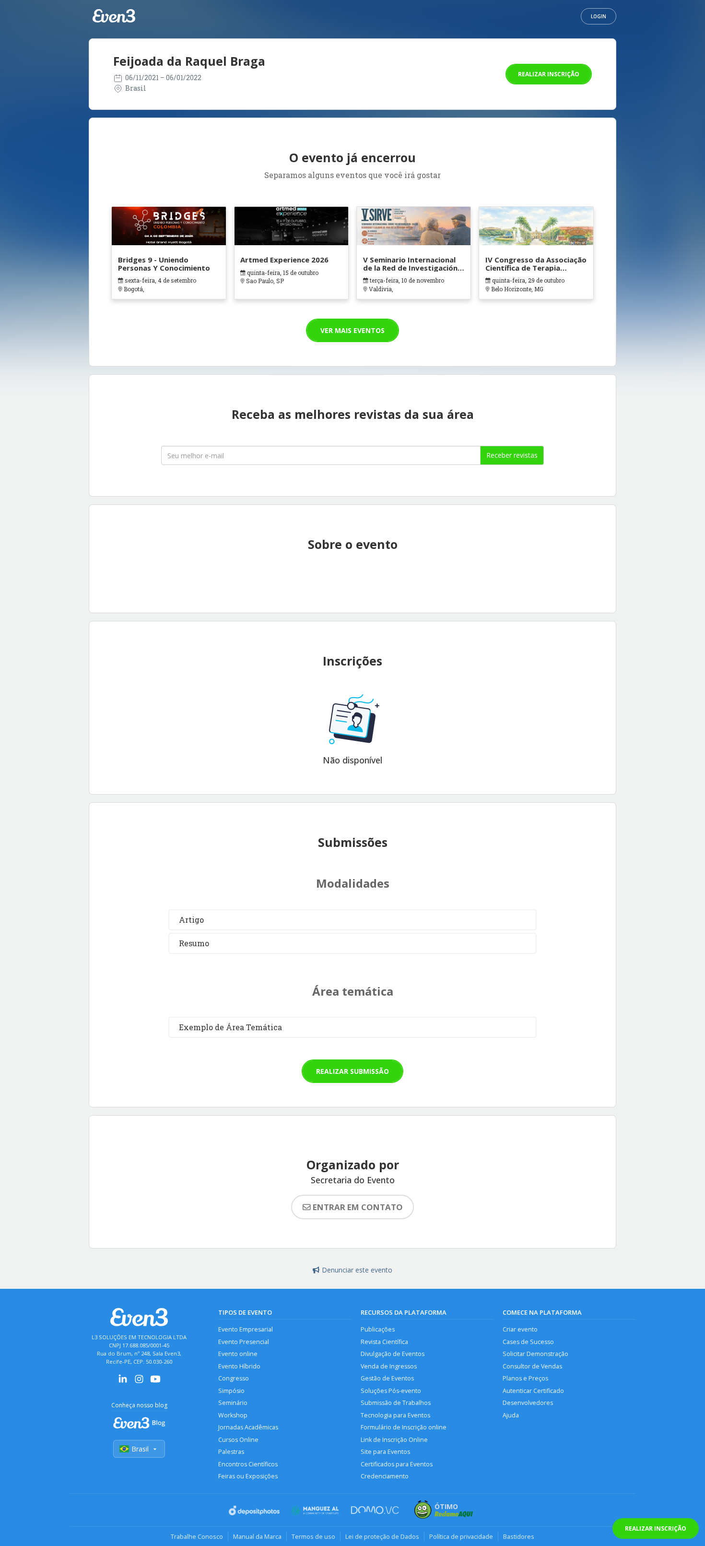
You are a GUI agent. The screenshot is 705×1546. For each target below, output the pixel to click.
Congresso (233, 1378)
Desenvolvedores (528, 1403)
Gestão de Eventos (387, 1378)
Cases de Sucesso (528, 1342)
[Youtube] (155, 1382)
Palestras (231, 1452)
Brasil (140, 1448)
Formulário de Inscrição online (403, 1427)
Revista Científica (384, 1342)
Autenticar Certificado (533, 1391)
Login (598, 16)
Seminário (232, 1403)
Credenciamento (385, 1476)
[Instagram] (139, 1382)
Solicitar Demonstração (535, 1354)
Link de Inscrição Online (394, 1440)
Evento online (238, 1354)
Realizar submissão (352, 1071)
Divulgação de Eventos (392, 1354)
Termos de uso (313, 1536)
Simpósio (231, 1391)
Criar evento (520, 1329)
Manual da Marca (257, 1536)
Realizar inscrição (548, 74)
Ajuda (511, 1415)
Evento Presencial (243, 1342)
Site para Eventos (385, 1452)
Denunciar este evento (357, 1269)
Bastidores (518, 1536)
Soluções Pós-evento (391, 1391)
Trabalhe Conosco (197, 1536)
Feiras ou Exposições (248, 1476)
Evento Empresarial (245, 1329)
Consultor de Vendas (532, 1366)
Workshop (232, 1415)
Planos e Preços (525, 1378)
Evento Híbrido (239, 1366)
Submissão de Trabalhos (396, 1403)
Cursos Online (238, 1440)
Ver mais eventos (352, 330)
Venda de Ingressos (389, 1366)
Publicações (378, 1329)
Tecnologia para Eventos (395, 1415)
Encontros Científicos (248, 1464)
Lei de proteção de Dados (382, 1536)
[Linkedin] (123, 1382)
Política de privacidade (461, 1536)
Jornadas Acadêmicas (248, 1427)
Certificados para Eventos (397, 1464)
